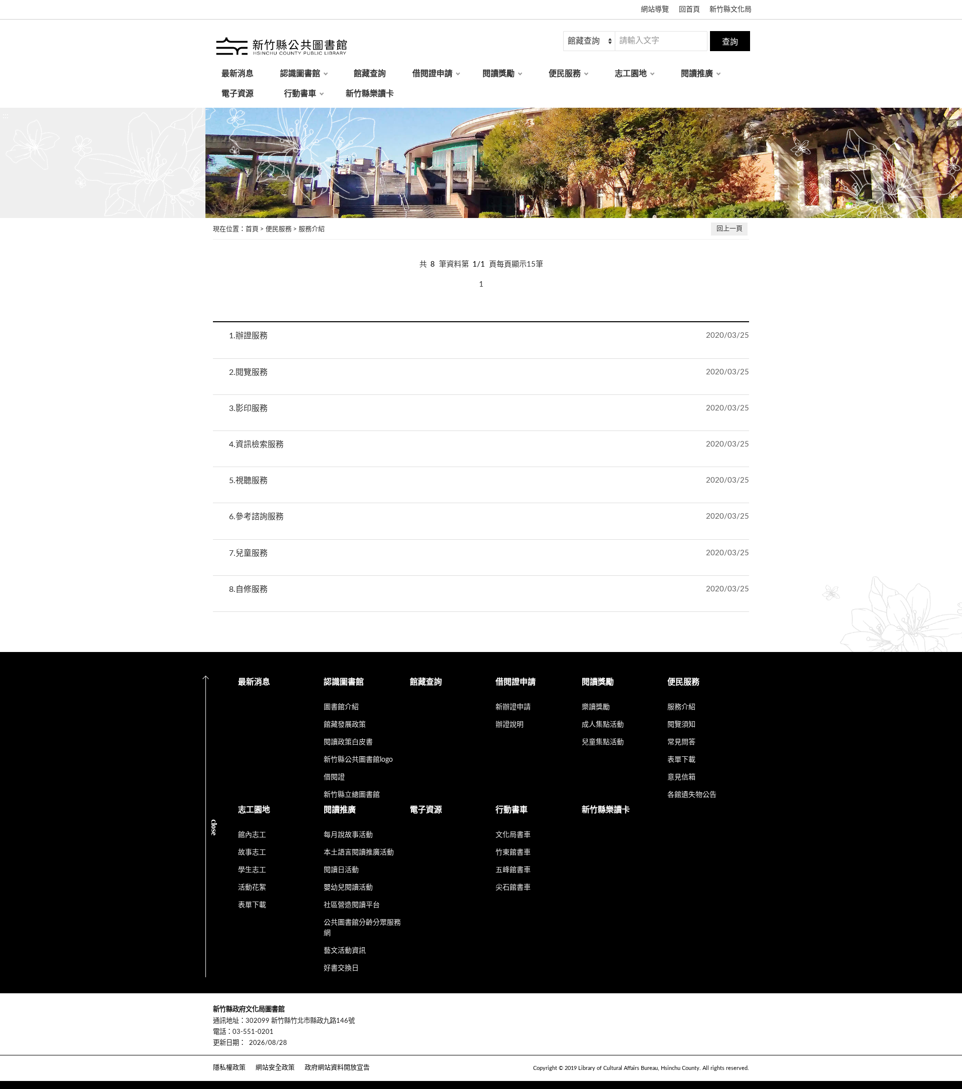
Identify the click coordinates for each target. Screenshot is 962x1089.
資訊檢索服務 (256, 445)
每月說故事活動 (348, 834)
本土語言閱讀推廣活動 (359, 852)
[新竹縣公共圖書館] (280, 47)
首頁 (252, 229)
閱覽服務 (248, 372)
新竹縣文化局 (730, 9)
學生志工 (252, 870)
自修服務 (248, 589)
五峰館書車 (513, 870)
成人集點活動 (603, 724)
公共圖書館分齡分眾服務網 (362, 928)
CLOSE (214, 827)
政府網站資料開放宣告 (337, 1067)
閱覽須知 (681, 724)
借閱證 (334, 777)
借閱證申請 (432, 74)
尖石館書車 (513, 887)
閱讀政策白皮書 (348, 742)
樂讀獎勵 (596, 707)
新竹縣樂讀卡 (370, 94)
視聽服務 (248, 481)
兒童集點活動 (603, 742)
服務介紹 (312, 229)
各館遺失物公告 (691, 794)
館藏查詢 (370, 74)
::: (6, 116)
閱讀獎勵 (499, 74)
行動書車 (300, 94)
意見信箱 (681, 777)
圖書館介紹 (341, 707)
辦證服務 (248, 336)
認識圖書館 (300, 74)
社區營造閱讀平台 (352, 905)
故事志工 (252, 852)
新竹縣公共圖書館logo (358, 759)
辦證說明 (510, 724)
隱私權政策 (229, 1067)
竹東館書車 (513, 852)
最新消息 (237, 74)
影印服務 (248, 408)
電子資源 (237, 94)
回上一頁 (729, 229)
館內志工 (252, 834)
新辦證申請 (513, 707)
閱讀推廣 (697, 74)
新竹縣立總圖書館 (352, 794)
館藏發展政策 (345, 724)
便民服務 (565, 74)
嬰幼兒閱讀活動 (348, 887)
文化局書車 (513, 834)
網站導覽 (655, 9)
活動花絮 (252, 887)
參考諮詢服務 (256, 517)
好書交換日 (341, 968)
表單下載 (681, 759)
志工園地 (631, 74)
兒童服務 (248, 553)
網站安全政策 (275, 1067)
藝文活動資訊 (345, 950)
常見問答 (681, 742)
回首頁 (689, 9)
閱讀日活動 (341, 870)
